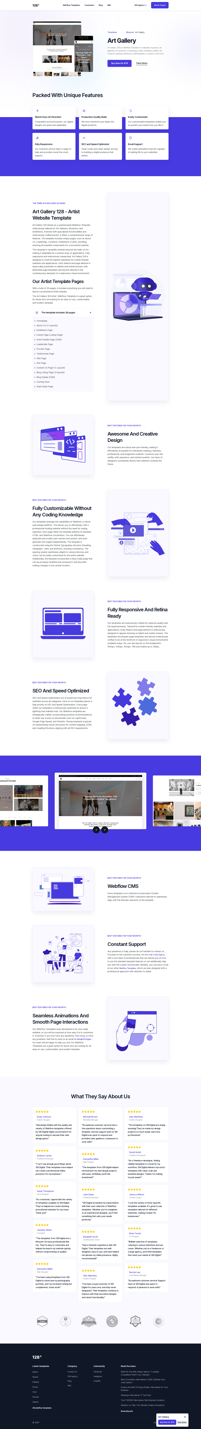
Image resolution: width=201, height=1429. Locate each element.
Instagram (98, 1376)
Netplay (35, 1382)
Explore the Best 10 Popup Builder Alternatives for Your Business (144, 1388)
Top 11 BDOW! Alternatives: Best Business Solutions (142, 1400)
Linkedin (97, 1381)
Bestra (35, 1372)
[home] (35, 5)
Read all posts (127, 1411)
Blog (69, 1381)
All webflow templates (42, 1408)
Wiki (69, 1385)
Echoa (35, 1387)
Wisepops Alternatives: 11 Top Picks (136, 1395)
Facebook (98, 1372)
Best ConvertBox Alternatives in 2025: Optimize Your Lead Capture (143, 1381)
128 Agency (72, 1376)
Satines (35, 1402)
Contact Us (72, 1372)
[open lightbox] (100, 801)
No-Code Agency (157, 954)
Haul (34, 1392)
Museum (130, 32)
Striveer (35, 1397)
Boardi (35, 1377)
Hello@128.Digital (84, 1039)
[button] (96, 829)
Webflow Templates (127, 968)
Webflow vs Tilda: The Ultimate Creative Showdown (142, 1405)
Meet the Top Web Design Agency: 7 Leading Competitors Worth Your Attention (140, 1373)
